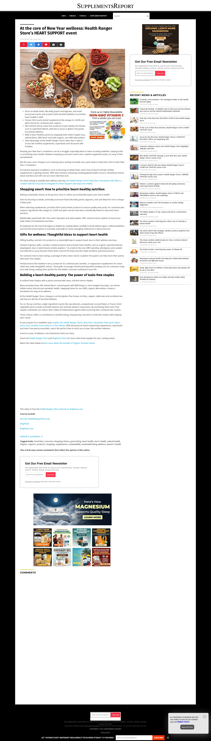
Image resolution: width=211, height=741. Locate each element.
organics (32, 444)
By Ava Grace (153, 226)
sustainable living (89, 444)
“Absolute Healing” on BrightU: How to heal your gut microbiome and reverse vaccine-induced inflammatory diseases (165, 110)
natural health (113, 441)
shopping (50, 444)
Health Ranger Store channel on (61, 409)
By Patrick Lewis (153, 104)
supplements (61, 444)
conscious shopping (53, 441)
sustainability (74, 444)
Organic (23, 444)
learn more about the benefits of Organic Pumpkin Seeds (69, 343)
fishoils (82, 16)
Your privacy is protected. (32, 481)
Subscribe (158, 738)
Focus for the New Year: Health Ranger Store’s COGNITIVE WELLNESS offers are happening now (162, 138)
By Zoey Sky (152, 123)
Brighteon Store (59, 338)
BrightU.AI (24, 424)
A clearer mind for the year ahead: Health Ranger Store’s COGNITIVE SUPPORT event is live (162, 166)
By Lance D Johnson (155, 189)
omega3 (72, 16)
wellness (102, 444)
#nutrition (38, 441)
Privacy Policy (105, 732)
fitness (66, 441)
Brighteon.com (26, 428)
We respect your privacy (93, 726)
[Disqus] (72, 606)
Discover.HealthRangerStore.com (35, 419)
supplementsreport (98, 16)
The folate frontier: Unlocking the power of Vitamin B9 (161, 249)
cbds (64, 16)
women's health (114, 444)
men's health (100, 441)
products (41, 444)
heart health (87, 441)
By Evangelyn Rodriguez (156, 207)
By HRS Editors (152, 151)
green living (75, 441)
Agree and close (187, 727)
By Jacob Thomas (153, 114)
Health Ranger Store (38, 338)
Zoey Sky (37, 39)
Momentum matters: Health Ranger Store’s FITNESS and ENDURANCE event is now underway (161, 194)
